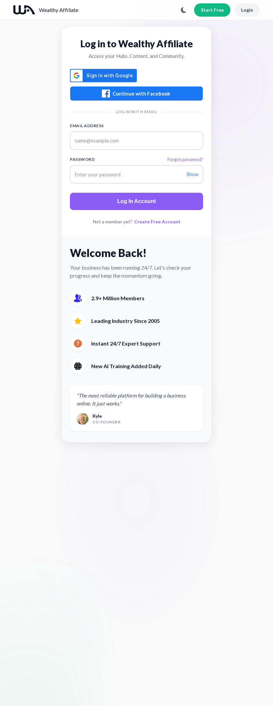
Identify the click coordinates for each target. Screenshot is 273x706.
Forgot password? (185, 159)
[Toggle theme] (183, 10)
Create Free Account (157, 221)
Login (247, 10)
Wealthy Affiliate (58, 10)
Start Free (212, 10)
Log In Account (136, 201)
